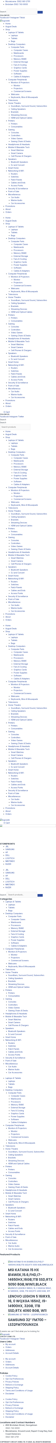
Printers (11, 121)
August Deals (11, 26)
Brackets (14, 112)
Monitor (17, 85)
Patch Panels (16, 180)
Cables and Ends (18, 182)
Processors (18, 56)
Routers (14, 174)
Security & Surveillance (18, 188)
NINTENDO (10, 861)
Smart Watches (17, 150)
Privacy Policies (12, 1382)
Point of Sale (13, 191)
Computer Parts (17, 47)
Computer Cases (21, 50)
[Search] (40, 12)
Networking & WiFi (16, 171)
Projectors (18, 88)
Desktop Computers (16, 44)
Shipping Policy (12, 1387)
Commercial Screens (22, 91)
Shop (7, 29)
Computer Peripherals (17, 79)
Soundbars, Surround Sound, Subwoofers (29, 106)
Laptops (14, 35)
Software (17, 74)
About (8, 209)
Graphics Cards (20, 68)
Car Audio (15, 197)
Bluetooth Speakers (19, 162)
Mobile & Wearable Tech (19, 147)
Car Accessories (18, 203)
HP (6, 852)
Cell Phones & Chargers (21, 156)
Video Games (17, 138)
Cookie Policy (11, 1376)
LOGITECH (9, 858)
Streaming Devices (19, 115)
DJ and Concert (17, 165)
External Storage (21, 62)
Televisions (13, 100)
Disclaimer (9, 1393)
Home (8, 23)
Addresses (10, 1350)
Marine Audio (16, 200)
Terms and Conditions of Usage (19, 1390)
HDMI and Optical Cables (21, 118)
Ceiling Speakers (18, 109)
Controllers (15, 135)
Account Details (12, 1353)
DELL (7, 855)
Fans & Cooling (20, 65)
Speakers (12, 159)
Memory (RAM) (20, 59)
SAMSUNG (9, 849)
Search (3, 11)
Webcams (15, 94)
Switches (15, 177)
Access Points (17, 185)
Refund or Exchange (14, 1385)
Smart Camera (17, 153)
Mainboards (19, 53)
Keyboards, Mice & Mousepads (24, 97)
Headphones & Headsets (19, 144)
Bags (13, 41)
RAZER (8, 864)
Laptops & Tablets (16, 32)
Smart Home (13, 168)
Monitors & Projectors (20, 82)
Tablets (14, 38)
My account (10, 1344)
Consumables (17, 127)
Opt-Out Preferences (14, 1379)
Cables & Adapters (22, 76)
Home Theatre (14, 103)
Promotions (10, 206)
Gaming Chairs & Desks (21, 141)
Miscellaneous (14, 194)
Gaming (11, 130)
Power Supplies (20, 71)
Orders (8, 212)
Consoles (15, 132)
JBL (7, 846)
